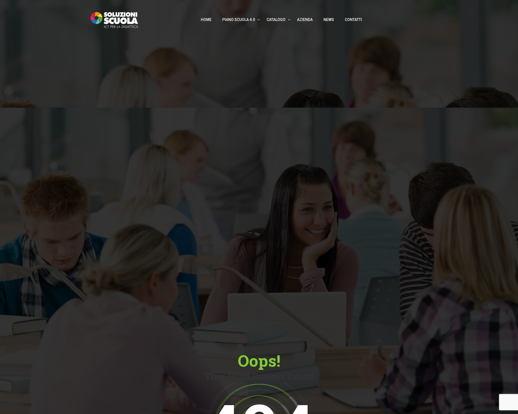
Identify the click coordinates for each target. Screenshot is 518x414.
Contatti (353, 19)
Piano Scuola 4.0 (239, 19)
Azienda (305, 19)
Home (206, 19)
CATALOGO (276, 19)
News (328, 19)
